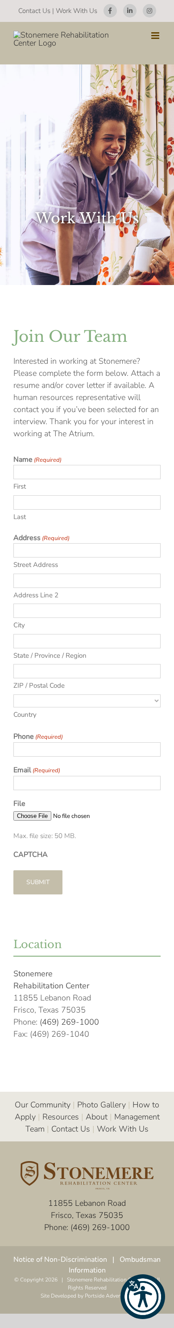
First (19, 486)
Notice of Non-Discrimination (60, 1259)
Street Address (35, 564)
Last (19, 516)
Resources (60, 1116)
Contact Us (34, 10)
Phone (38, 736)
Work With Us (76, 10)
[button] (142, 1296)
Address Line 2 (35, 595)
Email (36, 770)
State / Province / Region (50, 655)
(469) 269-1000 (69, 1022)
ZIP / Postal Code (39, 685)
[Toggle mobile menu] (156, 35)
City (19, 625)
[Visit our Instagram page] (149, 10)
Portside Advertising (109, 1295)
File (19, 804)
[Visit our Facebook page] (110, 10)
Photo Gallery (101, 1104)
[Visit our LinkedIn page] (130, 10)
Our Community (42, 1104)
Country (25, 714)
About (97, 1116)
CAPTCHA (30, 855)
